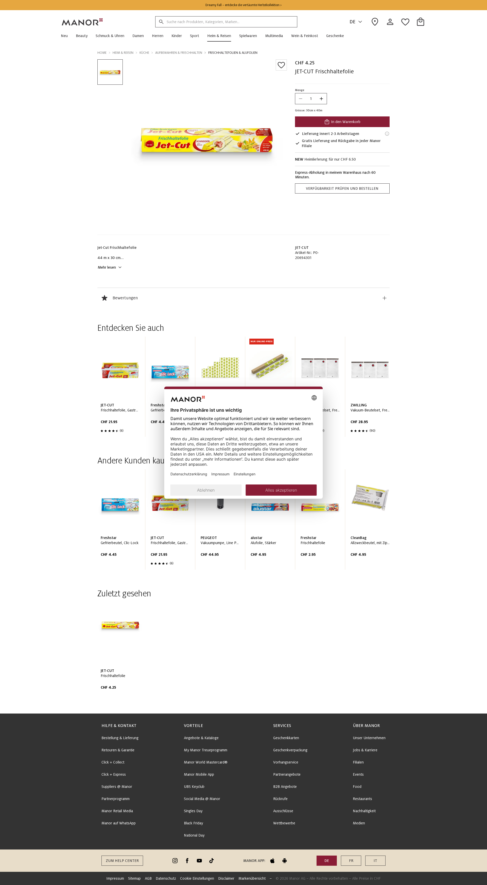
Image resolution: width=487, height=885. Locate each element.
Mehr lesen (107, 267)
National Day (194, 835)
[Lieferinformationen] (387, 133)
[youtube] (199, 861)
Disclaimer (226, 878)
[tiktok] (211, 861)
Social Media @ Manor (202, 799)
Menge (299, 90)
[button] (66, 35)
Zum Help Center (122, 861)
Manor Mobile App (199, 774)
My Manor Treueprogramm (205, 750)
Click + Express (113, 774)
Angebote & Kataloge (201, 738)
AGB (148, 878)
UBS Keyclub (194, 787)
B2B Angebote (285, 787)
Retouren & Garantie (117, 750)
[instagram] (175, 861)
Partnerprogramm (115, 799)
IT (375, 861)
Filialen (358, 762)
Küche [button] (144, 53)
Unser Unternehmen (369, 738)
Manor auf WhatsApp (118, 823)
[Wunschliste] (281, 65)
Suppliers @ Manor (116, 787)
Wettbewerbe (284, 823)
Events (358, 774)
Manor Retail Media (117, 811)
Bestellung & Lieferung (119, 738)
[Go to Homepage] (82, 21)
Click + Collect (112, 762)
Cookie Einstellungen (197, 878)
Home (102, 53)
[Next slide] (371, 388)
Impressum (115, 878)
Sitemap (134, 878)
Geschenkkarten (286, 738)
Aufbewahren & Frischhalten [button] (178, 53)
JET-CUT (302, 248)
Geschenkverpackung (290, 750)
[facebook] (187, 861)
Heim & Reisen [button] (123, 53)
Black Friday (193, 823)
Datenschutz (166, 878)
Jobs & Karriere (365, 750)
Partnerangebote (287, 774)
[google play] (285, 861)
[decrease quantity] (300, 98)
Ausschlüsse (283, 811)
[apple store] (272, 861)
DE (352, 21)
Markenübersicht (252, 878)
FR (351, 861)
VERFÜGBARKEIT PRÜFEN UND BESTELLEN (342, 188)
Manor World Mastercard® (206, 762)
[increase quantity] (321, 98)
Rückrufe (280, 799)
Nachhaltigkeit (364, 811)
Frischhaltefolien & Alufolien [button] (232, 53)
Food (357, 787)
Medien (359, 823)
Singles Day (193, 811)
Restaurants (362, 799)
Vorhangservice (285, 762)
